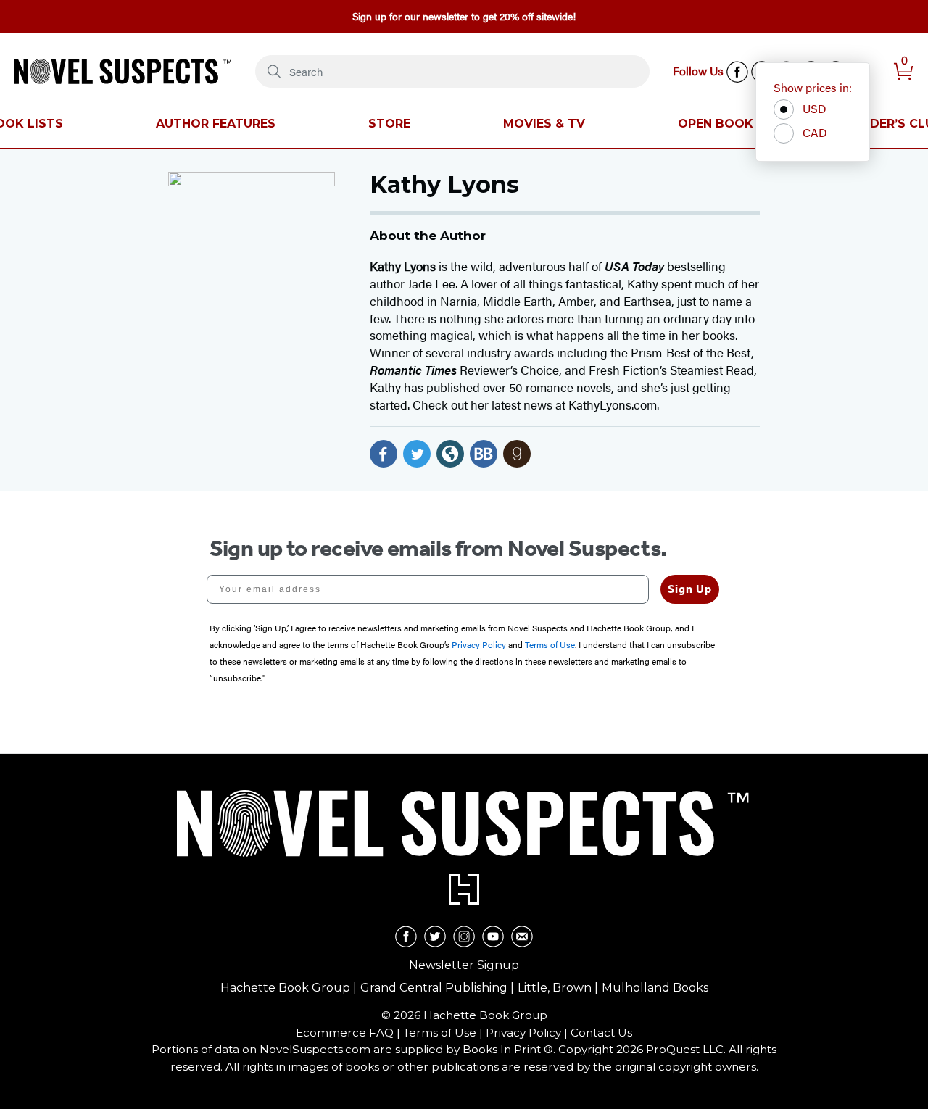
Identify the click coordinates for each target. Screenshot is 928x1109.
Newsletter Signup (464, 965)
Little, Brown (555, 987)
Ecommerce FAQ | (349, 1032)
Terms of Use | (444, 1032)
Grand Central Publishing (434, 987)
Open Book (715, 123)
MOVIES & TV (544, 123)
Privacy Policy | (528, 1032)
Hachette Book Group (285, 987)
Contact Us (601, 1032)
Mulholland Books (655, 987)
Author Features (216, 123)
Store (389, 123)
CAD (815, 132)
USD (814, 108)
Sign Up (690, 589)
